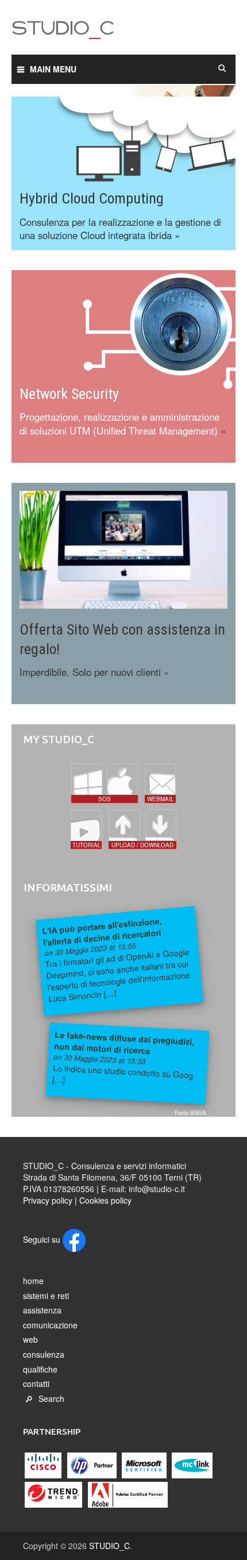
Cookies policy (105, 1200)
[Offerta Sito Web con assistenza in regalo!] (123, 548)
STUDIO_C (123, 31)
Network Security (69, 393)
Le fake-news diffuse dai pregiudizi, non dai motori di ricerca (124, 1042)
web (30, 1339)
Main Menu (53, 69)
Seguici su (43, 1239)
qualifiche (40, 1369)
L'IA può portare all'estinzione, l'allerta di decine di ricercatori (102, 931)
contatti (36, 1383)
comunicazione (50, 1325)
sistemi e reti (46, 1295)
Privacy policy (47, 1200)
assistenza (42, 1310)
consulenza (43, 1354)
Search (51, 1398)
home (33, 1280)
